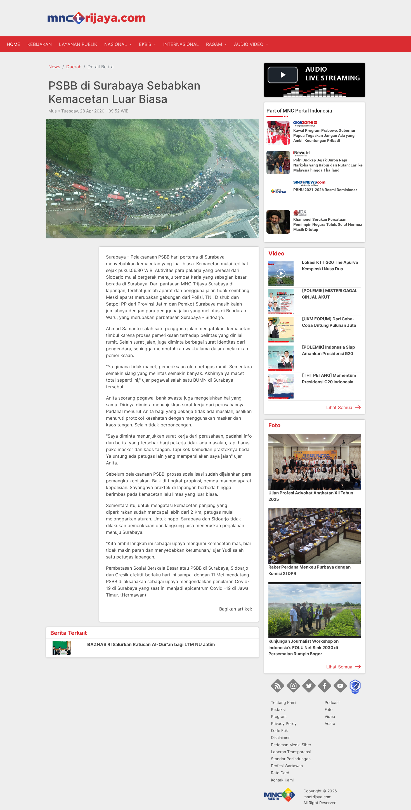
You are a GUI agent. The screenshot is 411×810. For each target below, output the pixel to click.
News (54, 66)
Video (330, 716)
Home (14, 44)
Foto (328, 709)
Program (279, 716)
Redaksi (278, 709)
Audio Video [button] (249, 44)
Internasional (181, 44)
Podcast (332, 702)
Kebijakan (39, 44)
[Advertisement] (68, 331)
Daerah (73, 66)
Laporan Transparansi (291, 751)
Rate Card (280, 772)
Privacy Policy (284, 723)
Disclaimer (280, 737)
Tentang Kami (283, 702)
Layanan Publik (78, 44)
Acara (330, 723)
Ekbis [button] (146, 44)
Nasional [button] (116, 44)
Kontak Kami (282, 780)
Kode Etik (279, 730)
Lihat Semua (339, 407)
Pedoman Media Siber (291, 744)
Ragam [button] (214, 44)
